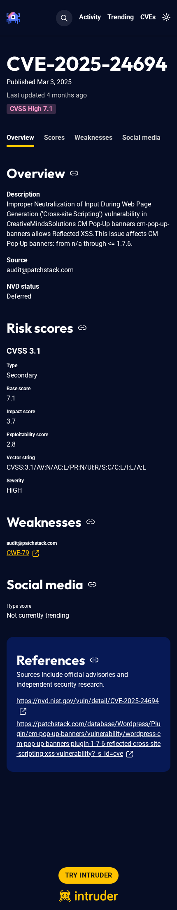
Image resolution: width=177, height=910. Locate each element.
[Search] (64, 18)
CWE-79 (18, 553)
